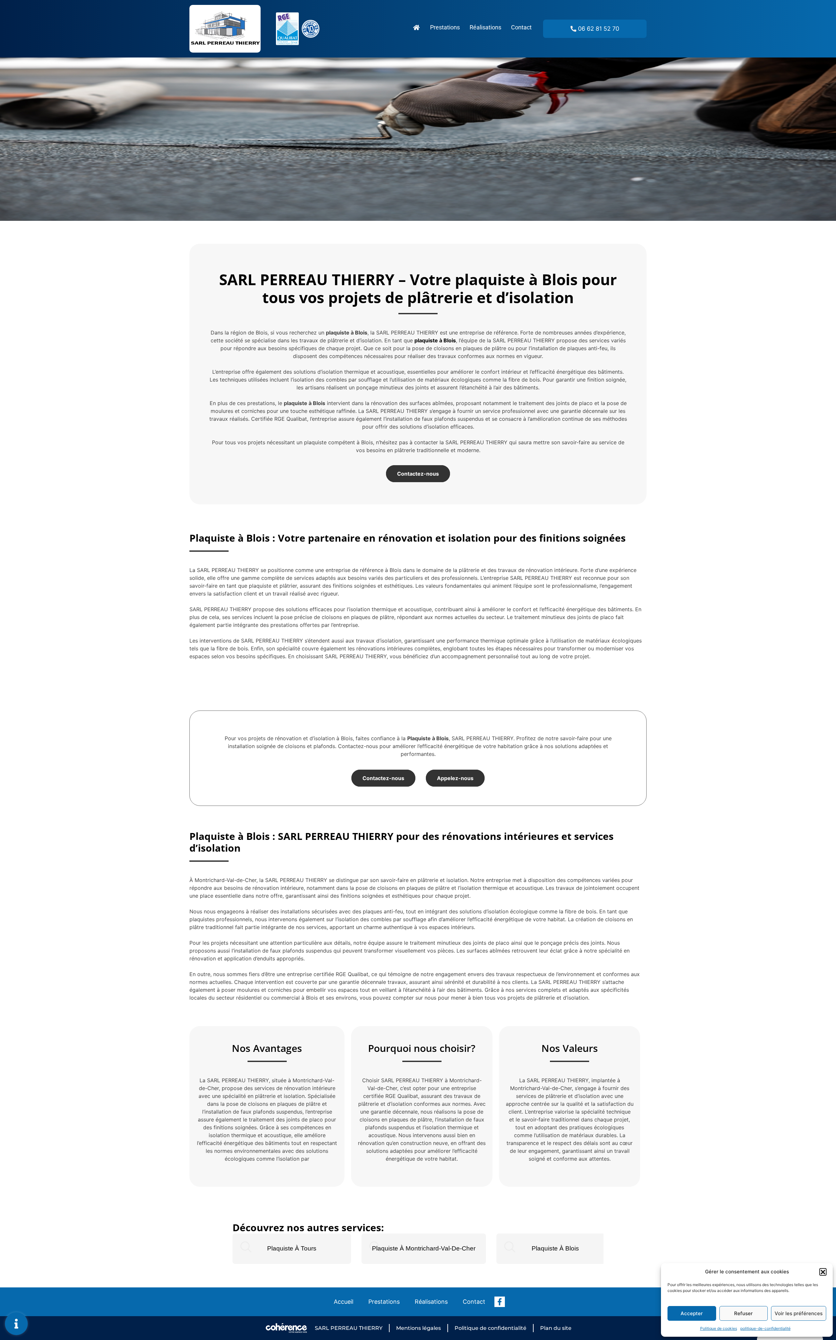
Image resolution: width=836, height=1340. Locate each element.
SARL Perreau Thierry (348, 1328)
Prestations (445, 27)
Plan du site (555, 1328)
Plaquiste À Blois (555, 1248)
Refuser (743, 1313)
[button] (823, 1271)
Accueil (343, 1301)
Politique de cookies (718, 1328)
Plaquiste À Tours (291, 1248)
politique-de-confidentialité (765, 1328)
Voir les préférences (799, 1313)
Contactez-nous (418, 473)
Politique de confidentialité (490, 1328)
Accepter (692, 1313)
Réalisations (485, 27)
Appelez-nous (455, 778)
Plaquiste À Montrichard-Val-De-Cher (423, 1248)
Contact (521, 27)
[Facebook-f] (499, 1302)
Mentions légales (418, 1328)
